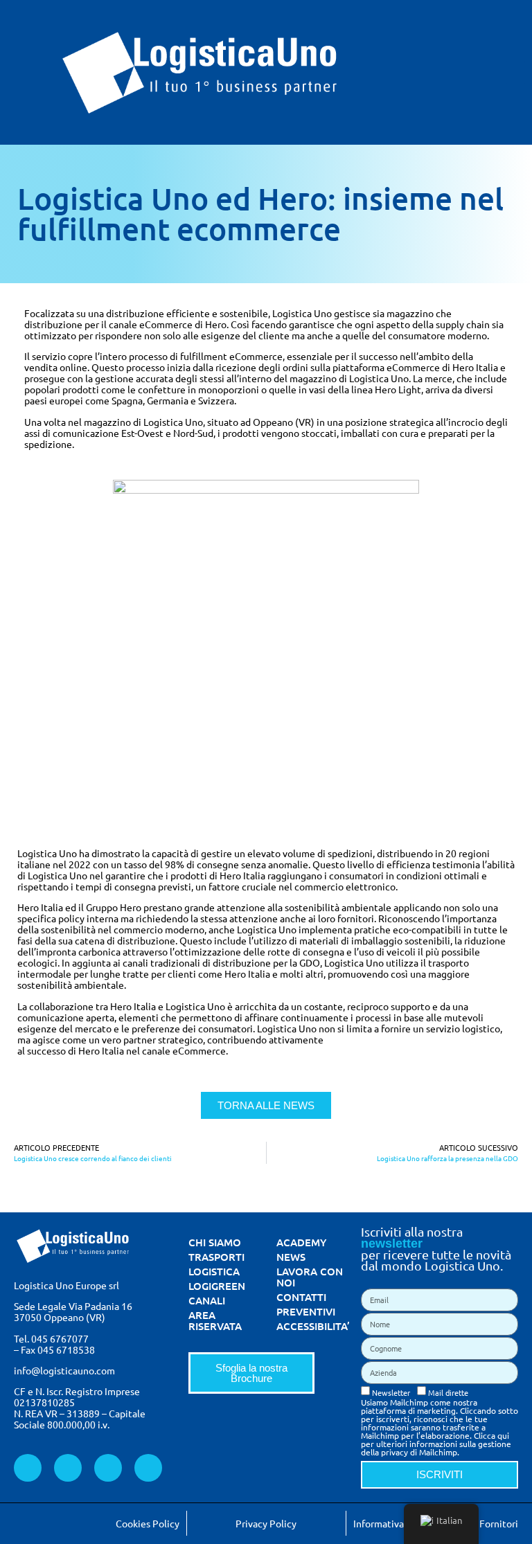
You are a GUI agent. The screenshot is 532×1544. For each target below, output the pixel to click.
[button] (515, 72)
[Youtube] (108, 1468)
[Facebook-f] (28, 1468)
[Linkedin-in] (68, 1468)
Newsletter (391, 1391)
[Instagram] (148, 1468)
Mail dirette (448, 1391)
